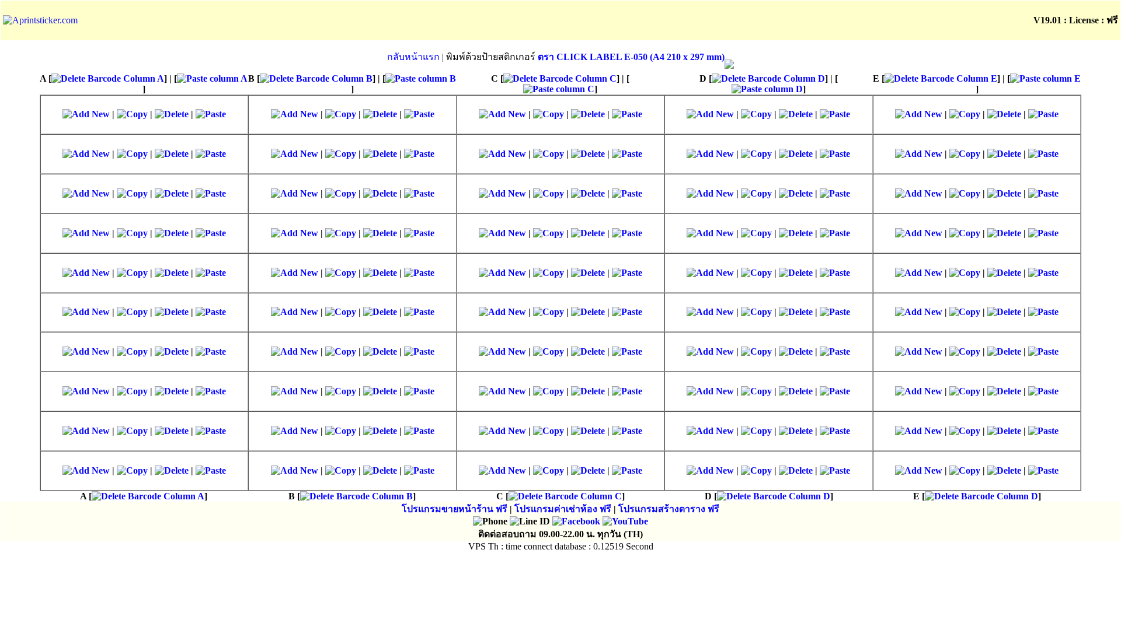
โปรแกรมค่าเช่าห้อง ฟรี (562, 509)
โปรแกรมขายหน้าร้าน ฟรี (454, 509)
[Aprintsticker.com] (40, 20)
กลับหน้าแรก (413, 57)
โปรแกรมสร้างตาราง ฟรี (668, 509)
